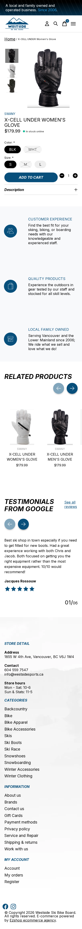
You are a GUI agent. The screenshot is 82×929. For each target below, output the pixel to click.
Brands (10, 802)
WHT (32, 149)
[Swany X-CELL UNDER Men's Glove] (60, 427)
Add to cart (31, 177)
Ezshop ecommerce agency (33, 920)
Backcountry (15, 709)
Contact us (14, 808)
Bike (8, 715)
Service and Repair (21, 835)
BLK (12, 149)
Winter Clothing (18, 776)
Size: (9, 157)
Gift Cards (13, 815)
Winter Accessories (21, 769)
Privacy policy (17, 829)
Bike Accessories (19, 729)
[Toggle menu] (73, 23)
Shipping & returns (20, 842)
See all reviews (70, 504)
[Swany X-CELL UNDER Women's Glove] (22, 427)
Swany (9, 114)
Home (9, 39)
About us (12, 795)
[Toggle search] (55, 23)
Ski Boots (13, 742)
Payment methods (20, 822)
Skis (8, 735)
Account (12, 868)
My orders (13, 875)
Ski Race (12, 749)
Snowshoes (14, 756)
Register (11, 881)
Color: (9, 142)
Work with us (16, 849)
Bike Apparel (16, 722)
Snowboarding (17, 762)
